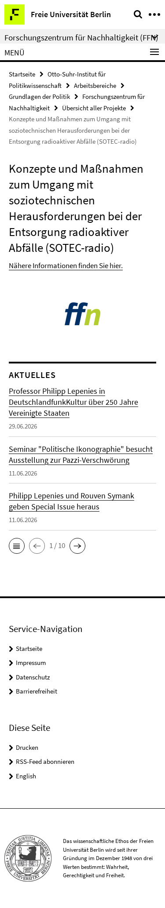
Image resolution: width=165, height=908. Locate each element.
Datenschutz (33, 677)
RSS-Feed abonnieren (45, 761)
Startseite (22, 74)
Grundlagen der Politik (39, 96)
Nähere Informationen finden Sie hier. (66, 265)
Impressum (31, 662)
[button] (17, 546)
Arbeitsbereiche (95, 85)
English (26, 776)
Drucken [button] (27, 747)
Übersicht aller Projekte (94, 108)
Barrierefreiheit (36, 691)
